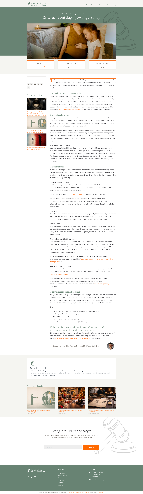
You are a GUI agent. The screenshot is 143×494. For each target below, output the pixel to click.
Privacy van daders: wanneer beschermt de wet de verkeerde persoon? (36, 149)
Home (59, 14)
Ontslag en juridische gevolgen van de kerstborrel (70, 411)
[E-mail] (28, 87)
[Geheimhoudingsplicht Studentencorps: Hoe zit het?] (102, 398)
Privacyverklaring (71, 492)
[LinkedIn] (35, 84)
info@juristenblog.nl (98, 480)
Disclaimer (78, 492)
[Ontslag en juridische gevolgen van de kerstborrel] (71, 398)
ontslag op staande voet (76, 194)
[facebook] (28, 477)
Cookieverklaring (85, 492)
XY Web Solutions (100, 492)
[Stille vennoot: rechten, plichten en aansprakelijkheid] (36, 122)
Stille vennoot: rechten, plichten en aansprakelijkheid (36, 131)
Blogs (63, 14)
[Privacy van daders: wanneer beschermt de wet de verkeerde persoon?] (36, 139)
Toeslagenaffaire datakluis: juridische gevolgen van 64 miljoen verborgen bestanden (36, 113)
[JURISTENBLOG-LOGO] (36, 2)
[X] (31, 84)
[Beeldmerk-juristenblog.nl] (32, 361)
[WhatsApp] (38, 84)
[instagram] (35, 477)
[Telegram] (41, 84)
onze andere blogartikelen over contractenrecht (72, 338)
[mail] (38, 477)
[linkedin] (31, 477)
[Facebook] (28, 84)
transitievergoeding (101, 284)
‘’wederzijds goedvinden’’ (59, 274)
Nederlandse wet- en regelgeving (70, 110)
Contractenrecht (40, 67)
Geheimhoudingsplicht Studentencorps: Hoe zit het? (101, 411)
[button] (115, 5)
